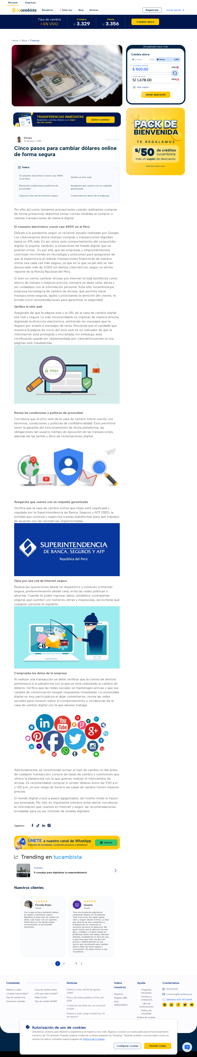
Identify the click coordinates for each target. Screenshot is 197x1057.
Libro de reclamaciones (146, 1005)
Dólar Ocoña (41, 997)
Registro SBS (120, 998)
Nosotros (118, 994)
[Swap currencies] (175, 73)
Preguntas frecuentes (146, 991)
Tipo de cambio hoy (15, 997)
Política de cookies (146, 1017)
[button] (23, 167)
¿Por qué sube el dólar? (46, 993)
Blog (80, 10)
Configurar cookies (128, 1045)
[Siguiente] (81, 963)
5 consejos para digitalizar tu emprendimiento (60, 872)
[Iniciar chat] (187, 1047)
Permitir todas (157, 1045)
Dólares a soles (13, 989)
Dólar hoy (67, 10)
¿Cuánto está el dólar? (17, 993)
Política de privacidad (146, 1012)
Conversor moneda (15, 1001)
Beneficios (47, 10)
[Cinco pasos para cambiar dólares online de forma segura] (38, 825)
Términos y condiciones (146, 998)
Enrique (28, 138)
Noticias (94, 10)
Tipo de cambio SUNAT (46, 1001)
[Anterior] (52, 963)
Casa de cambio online (46, 989)
